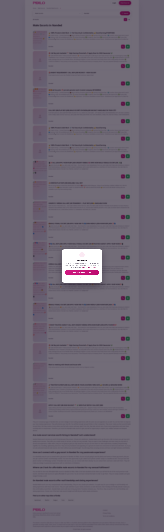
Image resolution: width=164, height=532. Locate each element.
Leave (82, 278)
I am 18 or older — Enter (82, 272)
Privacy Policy (91, 267)
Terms (83, 267)
